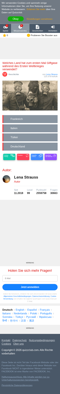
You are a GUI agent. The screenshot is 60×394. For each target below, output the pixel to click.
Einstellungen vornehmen (39, 19)
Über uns (18, 343)
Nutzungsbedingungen (42, 340)
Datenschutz (19, 340)
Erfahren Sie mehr (36, 9)
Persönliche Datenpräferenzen (17, 385)
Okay (16, 18)
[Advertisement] (30, 232)
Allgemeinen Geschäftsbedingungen (17, 296)
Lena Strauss (52, 74)
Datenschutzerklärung (41, 296)
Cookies (6, 343)
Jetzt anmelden (30, 287)
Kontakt (6, 340)
